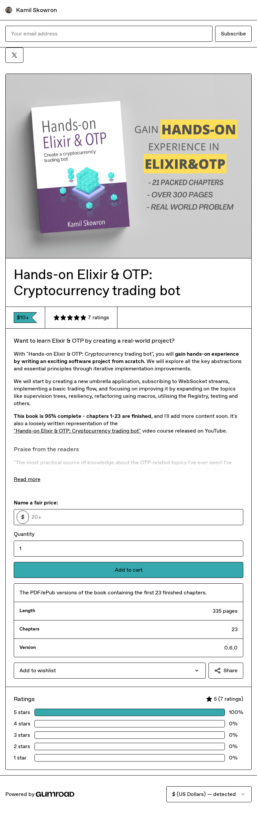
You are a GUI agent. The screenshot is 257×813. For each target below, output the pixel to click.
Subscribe (233, 33)
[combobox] (110, 671)
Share (231, 670)
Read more (27, 479)
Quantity (24, 534)
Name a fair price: (36, 502)
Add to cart (129, 570)
